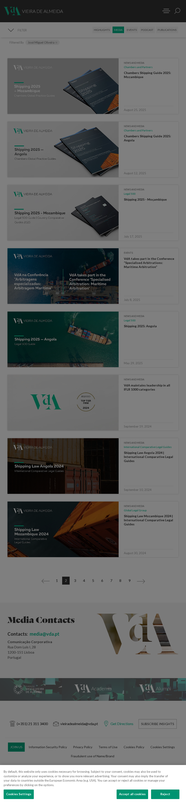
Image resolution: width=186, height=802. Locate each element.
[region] (93, 783)
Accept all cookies (132, 794)
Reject (165, 794)
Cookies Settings (18, 794)
